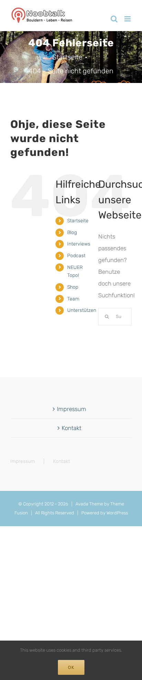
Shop (72, 287)
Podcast (76, 256)
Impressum (71, 409)
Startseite (78, 221)
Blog (72, 232)
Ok (71, 667)
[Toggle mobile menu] (128, 18)
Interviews (78, 244)
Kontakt (71, 428)
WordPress (117, 512)
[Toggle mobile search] (114, 18)
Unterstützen (81, 310)
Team (73, 299)
